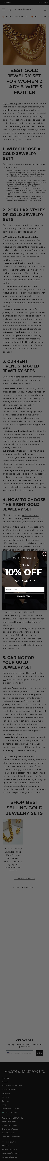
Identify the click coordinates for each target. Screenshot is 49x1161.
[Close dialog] (44, 554)
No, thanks (24, 602)
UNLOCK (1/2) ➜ (24, 596)
